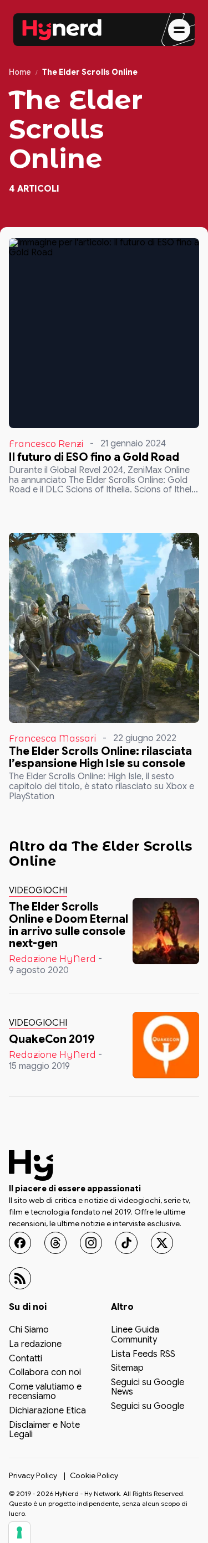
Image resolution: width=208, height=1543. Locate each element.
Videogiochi (38, 890)
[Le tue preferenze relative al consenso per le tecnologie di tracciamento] (19, 1532)
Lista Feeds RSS (143, 1355)
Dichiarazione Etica (47, 1411)
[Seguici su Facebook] (20, 1243)
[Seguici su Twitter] (162, 1243)
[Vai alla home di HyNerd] (62, 30)
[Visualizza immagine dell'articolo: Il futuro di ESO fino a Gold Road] (104, 333)
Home (20, 72)
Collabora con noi (45, 1373)
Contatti (25, 1359)
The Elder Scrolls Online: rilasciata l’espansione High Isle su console (100, 757)
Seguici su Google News (147, 1388)
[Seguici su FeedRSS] (20, 1278)
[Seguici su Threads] (55, 1243)
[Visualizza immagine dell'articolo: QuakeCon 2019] (166, 1045)
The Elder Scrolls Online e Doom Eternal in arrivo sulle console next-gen (68, 925)
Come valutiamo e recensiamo (45, 1392)
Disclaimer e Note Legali (44, 1431)
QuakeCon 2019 (52, 1039)
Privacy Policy (33, 1475)
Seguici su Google (147, 1407)
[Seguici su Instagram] (91, 1243)
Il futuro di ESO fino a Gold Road (94, 457)
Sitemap (127, 1369)
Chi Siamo (29, 1330)
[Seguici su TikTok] (126, 1243)
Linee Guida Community (135, 1335)
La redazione (35, 1345)
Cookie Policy (94, 1475)
